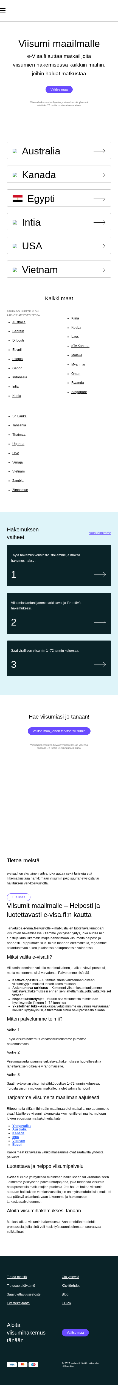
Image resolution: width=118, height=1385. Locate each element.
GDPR (66, 1303)
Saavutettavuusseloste (24, 1294)
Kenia (16, 396)
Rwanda (77, 383)
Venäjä (17, 462)
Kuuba (76, 328)
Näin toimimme (100, 533)
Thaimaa (19, 434)
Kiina (75, 318)
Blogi (65, 1294)
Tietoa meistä (17, 1277)
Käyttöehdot (71, 1286)
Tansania (19, 425)
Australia (19, 322)
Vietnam (18, 471)
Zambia (18, 481)
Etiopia (17, 359)
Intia (15, 386)
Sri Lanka (19, 416)
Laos (75, 337)
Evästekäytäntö (18, 1303)
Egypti (17, 350)
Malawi (76, 355)
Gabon (17, 368)
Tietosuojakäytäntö (21, 1286)
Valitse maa (59, 89)
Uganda (18, 444)
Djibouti (18, 340)
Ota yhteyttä (70, 1277)
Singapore (79, 392)
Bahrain (18, 331)
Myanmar (78, 364)
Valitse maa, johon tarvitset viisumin (59, 731)
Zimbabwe (20, 490)
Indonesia (19, 377)
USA (15, 453)
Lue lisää (19, 897)
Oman (75, 374)
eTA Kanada (80, 346)
